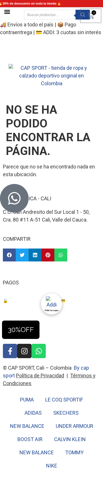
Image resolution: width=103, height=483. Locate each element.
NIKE (51, 466)
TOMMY (74, 452)
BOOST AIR (30, 439)
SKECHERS (66, 413)
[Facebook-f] (10, 351)
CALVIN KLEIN (70, 439)
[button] (7, 11)
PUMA (27, 400)
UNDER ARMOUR (74, 426)
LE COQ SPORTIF (64, 400)
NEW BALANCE (27, 426)
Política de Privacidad (40, 376)
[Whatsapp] (38, 351)
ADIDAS (33, 413)
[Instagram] (24, 351)
